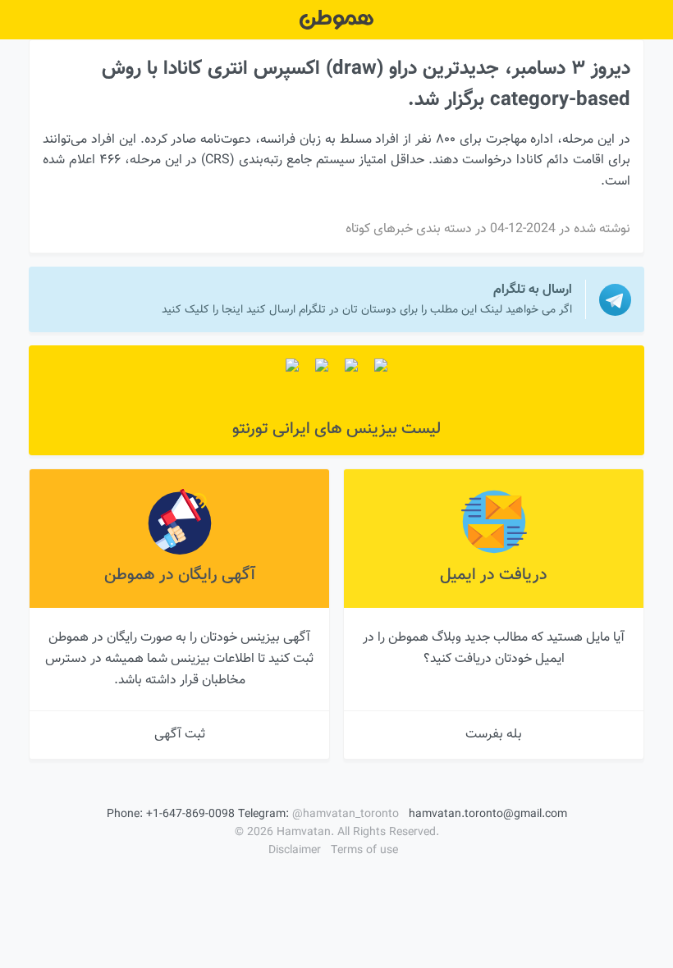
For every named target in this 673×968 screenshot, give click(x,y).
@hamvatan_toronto (345, 815)
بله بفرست (493, 734)
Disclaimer (294, 851)
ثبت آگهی (179, 734)
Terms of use (364, 851)
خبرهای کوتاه (379, 229)
